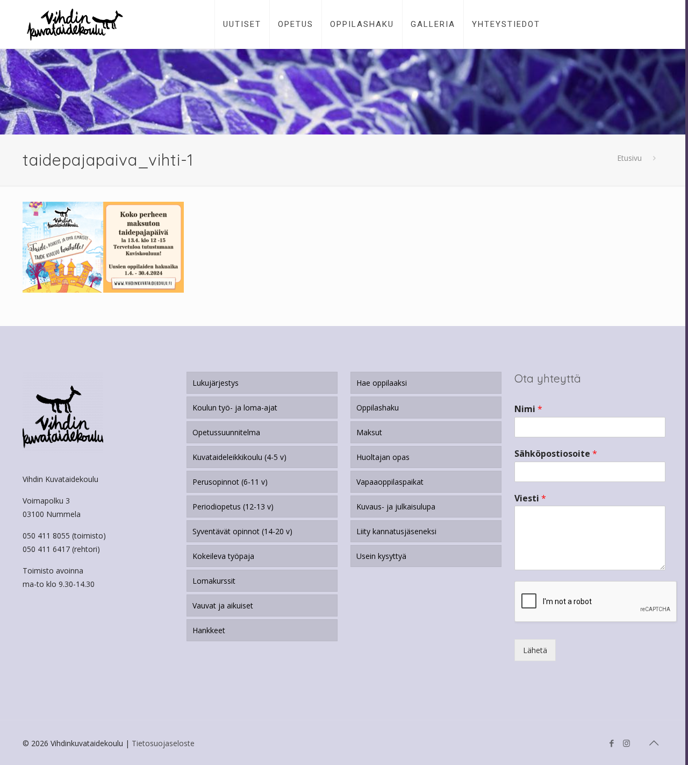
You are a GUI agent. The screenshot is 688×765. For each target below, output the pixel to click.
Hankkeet (208, 630)
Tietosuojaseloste (163, 743)
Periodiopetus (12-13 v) (233, 506)
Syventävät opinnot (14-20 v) (242, 531)
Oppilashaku (377, 407)
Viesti (530, 498)
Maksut (369, 432)
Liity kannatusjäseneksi (396, 531)
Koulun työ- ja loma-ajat (234, 407)
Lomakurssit (213, 581)
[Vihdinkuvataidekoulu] (75, 24)
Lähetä (535, 650)
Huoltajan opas (383, 457)
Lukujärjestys (215, 383)
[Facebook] (612, 743)
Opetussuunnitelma (226, 432)
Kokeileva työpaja (223, 556)
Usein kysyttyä (381, 556)
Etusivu (629, 158)
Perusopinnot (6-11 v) (230, 482)
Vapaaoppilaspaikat (390, 482)
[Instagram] (626, 743)
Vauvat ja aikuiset (222, 605)
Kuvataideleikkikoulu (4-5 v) (239, 457)
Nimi (528, 409)
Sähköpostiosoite (555, 453)
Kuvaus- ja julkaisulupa (395, 506)
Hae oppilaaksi (381, 383)
